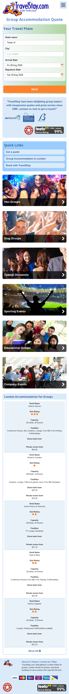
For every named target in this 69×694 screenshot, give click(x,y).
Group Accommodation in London (26, 158)
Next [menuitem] (34, 89)
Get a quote (12, 151)
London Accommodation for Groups (28, 397)
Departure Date (13, 70)
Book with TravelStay (18, 165)
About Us (26, 662)
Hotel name (11, 37)
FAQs (54, 662)
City (7, 49)
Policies (35, 662)
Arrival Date (11, 60)
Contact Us (45, 662)
